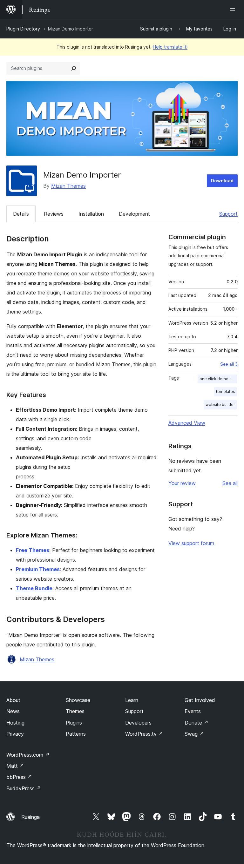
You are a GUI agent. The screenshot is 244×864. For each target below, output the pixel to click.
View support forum (191, 543)
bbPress (19, 777)
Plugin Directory (23, 28)
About (13, 700)
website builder (220, 404)
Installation (91, 214)
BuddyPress (23, 788)
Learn (131, 700)
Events (193, 711)
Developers (138, 722)
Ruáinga (30, 817)
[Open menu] (234, 9)
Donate (196, 722)
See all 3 (229, 364)
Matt (15, 766)
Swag (194, 734)
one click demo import (218, 378)
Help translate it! (170, 47)
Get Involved (200, 700)
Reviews (54, 214)
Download (222, 180)
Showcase (78, 700)
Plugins (74, 722)
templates (225, 391)
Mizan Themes (68, 186)
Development (134, 214)
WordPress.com (28, 755)
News (13, 711)
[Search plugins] (73, 68)
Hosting (15, 722)
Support (228, 214)
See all (230, 483)
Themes (75, 711)
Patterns (76, 734)
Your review (182, 483)
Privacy (15, 734)
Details (21, 214)
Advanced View (186, 423)
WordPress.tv (144, 734)
